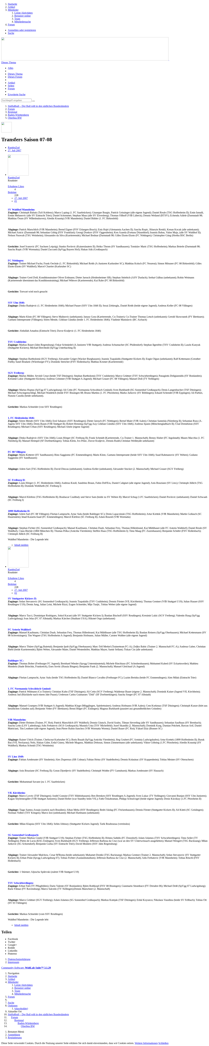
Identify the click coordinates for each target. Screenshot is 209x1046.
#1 (15, 201)
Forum (11, 88)
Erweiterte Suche (16, 94)
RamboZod (14, 147)
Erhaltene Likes (16, 186)
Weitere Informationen (146, 1043)
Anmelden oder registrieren (22, 30)
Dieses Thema (8, 62)
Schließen (163, 1043)
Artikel (11, 82)
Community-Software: (26, 967)
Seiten (11, 85)
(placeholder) (21, 1008)
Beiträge (12, 192)
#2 (15, 593)
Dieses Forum (15, 76)
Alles (10, 68)
